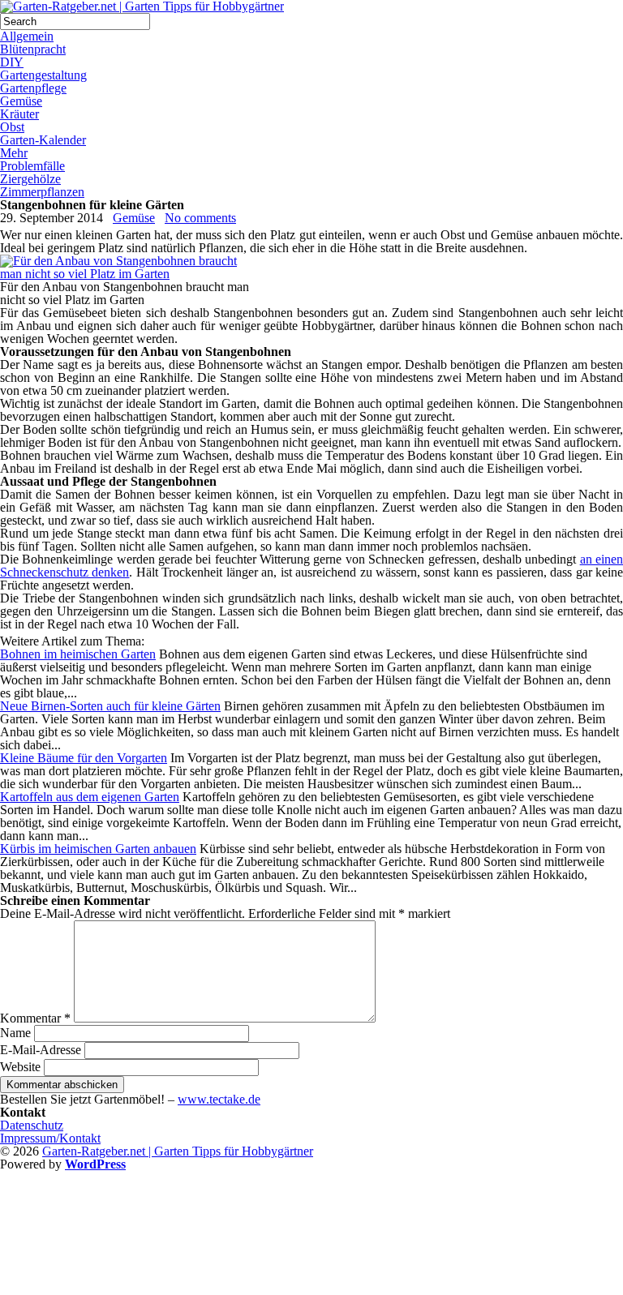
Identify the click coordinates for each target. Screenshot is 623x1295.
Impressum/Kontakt (50, 1138)
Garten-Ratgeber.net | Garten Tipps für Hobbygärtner (177, 1151)
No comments (200, 218)
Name (15, 1033)
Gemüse (21, 101)
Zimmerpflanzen (42, 192)
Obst (12, 127)
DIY (12, 62)
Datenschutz (31, 1125)
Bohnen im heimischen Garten (78, 654)
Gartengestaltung (43, 75)
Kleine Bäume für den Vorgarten (83, 758)
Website (20, 1067)
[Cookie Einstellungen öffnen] (121, 1288)
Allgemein (27, 36)
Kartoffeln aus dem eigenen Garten (89, 797)
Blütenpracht (33, 49)
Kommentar (35, 1018)
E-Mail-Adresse (40, 1050)
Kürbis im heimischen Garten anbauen (98, 848)
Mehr (14, 153)
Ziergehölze (30, 179)
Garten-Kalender (43, 140)
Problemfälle (32, 166)
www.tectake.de (219, 1099)
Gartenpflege (33, 88)
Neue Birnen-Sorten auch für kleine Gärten (110, 706)
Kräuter (19, 114)
